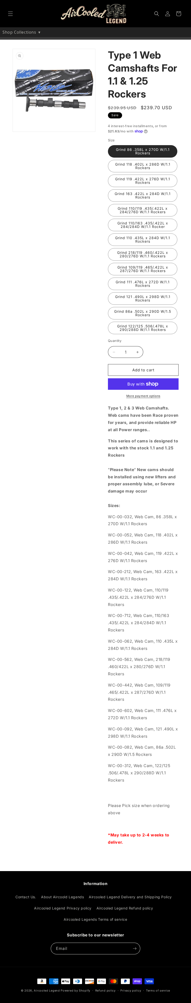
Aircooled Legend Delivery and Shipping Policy (130, 897)
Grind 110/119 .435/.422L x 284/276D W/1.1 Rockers (143, 210)
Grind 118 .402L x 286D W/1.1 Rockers (142, 166)
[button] (10, 13)
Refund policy (105, 990)
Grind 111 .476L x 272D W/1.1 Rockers (143, 284)
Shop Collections (21, 32)
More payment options (143, 396)
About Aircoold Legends (62, 897)
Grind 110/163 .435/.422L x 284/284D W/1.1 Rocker (142, 225)
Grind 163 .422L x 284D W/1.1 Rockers (143, 195)
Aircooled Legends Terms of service (95, 919)
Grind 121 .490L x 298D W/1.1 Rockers (142, 298)
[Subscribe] (134, 948)
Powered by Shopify (75, 990)
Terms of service (158, 990)
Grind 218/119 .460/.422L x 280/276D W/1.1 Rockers (142, 254)
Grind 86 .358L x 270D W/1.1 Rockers (143, 151)
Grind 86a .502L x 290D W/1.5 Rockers (142, 313)
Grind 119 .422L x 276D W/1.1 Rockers (142, 181)
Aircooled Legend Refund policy (124, 908)
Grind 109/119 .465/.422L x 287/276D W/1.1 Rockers (142, 269)
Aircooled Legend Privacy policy (63, 908)
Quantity (114, 341)
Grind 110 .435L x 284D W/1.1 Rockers (142, 239)
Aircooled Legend (47, 990)
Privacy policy (130, 990)
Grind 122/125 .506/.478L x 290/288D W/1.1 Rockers (142, 328)
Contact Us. (25, 897)
